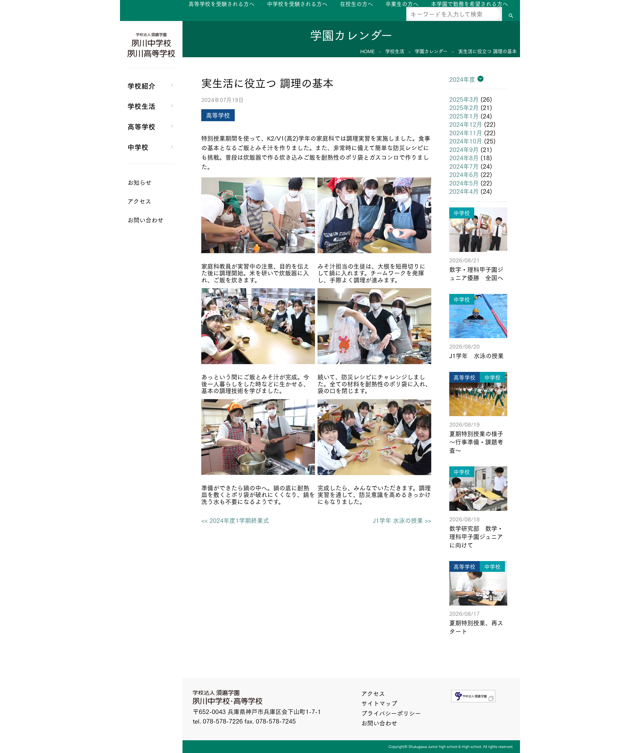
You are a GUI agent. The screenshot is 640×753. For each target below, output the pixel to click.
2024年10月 (465, 140)
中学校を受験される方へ (297, 3)
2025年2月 (464, 107)
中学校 (138, 146)
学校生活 (142, 105)
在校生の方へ (356, 3)
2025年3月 (464, 99)
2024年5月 (464, 182)
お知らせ (140, 182)
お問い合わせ (379, 723)
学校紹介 (142, 85)
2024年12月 (465, 124)
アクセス (373, 693)
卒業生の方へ (402, 3)
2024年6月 (464, 174)
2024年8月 (464, 157)
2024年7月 (464, 166)
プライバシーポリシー (391, 713)
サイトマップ (379, 703)
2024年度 (462, 79)
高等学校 (142, 126)
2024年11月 (465, 132)
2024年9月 (464, 149)
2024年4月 (464, 191)
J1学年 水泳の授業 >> (402, 520)
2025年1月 (464, 115)
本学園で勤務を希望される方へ (469, 3)
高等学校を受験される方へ (221, 3)
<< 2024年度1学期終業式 (235, 520)
